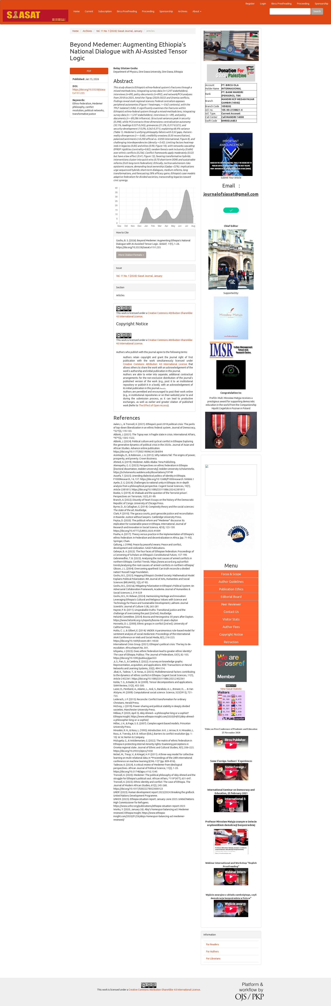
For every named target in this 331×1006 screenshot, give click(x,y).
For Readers (212, 944)
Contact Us (231, 611)
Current (89, 11)
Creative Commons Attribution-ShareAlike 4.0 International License (164, 989)
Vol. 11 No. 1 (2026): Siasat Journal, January (119, 31)
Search (317, 11)
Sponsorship (321, 3)
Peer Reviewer (231, 604)
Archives (182, 11)
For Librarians (213, 958)
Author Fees (231, 626)
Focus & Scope (231, 574)
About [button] (196, 11)
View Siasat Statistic (231, 688)
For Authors (212, 951)
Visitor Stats (231, 619)
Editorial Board (231, 596)
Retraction (231, 642)
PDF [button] (89, 71)
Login (263, 3)
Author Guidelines (231, 581)
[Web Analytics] (231, 685)
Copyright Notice (231, 634)
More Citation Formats (130, 255)
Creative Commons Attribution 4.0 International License (155, 364)
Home (76, 11)
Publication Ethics (231, 589)
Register (250, 3)
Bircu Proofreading (282, 3)
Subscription (105, 11)
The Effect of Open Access (153, 405)
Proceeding (303, 3)
